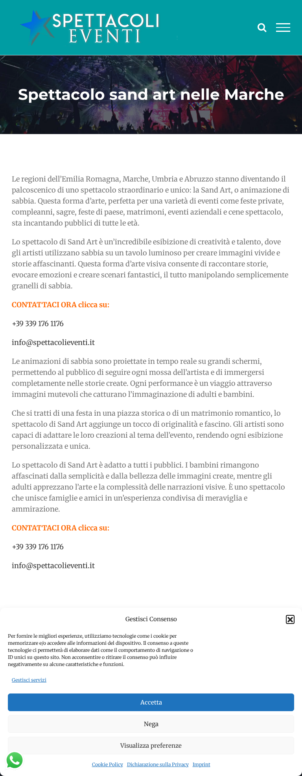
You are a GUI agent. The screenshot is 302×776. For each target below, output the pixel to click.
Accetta (151, 702)
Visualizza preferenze (151, 745)
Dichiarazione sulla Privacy (158, 764)
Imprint (201, 764)
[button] (290, 619)
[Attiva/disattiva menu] (283, 27)
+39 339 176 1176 (38, 323)
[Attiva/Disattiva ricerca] (262, 27)
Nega (151, 724)
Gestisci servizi (29, 680)
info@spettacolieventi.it (53, 342)
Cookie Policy (107, 764)
